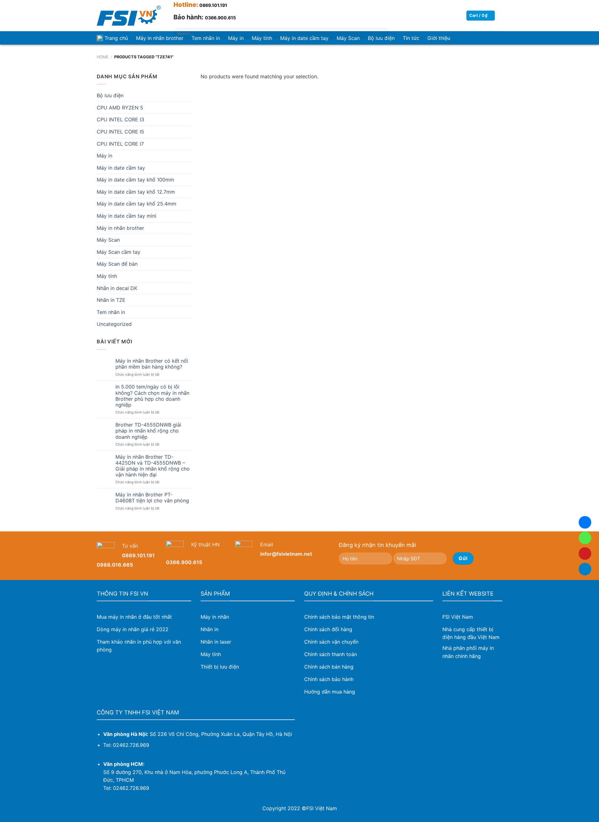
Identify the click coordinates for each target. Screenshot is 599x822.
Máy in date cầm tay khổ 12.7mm (136, 192)
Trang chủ (116, 38)
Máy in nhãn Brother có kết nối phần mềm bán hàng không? (151, 364)
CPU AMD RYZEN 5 (120, 107)
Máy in (104, 155)
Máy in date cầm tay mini (126, 216)
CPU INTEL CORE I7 (120, 144)
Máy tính (107, 276)
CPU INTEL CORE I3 (120, 119)
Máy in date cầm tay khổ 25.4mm (136, 204)
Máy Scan (108, 240)
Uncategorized (114, 324)
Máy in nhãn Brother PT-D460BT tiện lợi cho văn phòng (152, 498)
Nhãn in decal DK (117, 288)
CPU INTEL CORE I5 (120, 131)
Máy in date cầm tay (121, 168)
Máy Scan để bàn (117, 264)
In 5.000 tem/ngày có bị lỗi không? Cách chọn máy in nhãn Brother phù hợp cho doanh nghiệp (152, 396)
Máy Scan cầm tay (118, 252)
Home (103, 57)
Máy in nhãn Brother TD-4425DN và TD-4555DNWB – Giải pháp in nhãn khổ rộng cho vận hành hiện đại (152, 466)
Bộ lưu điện (110, 95)
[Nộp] (383, 33)
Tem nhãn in (111, 312)
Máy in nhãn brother (159, 38)
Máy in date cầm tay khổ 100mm (135, 179)
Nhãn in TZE (111, 300)
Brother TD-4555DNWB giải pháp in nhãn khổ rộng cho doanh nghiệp (148, 431)
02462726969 (585, 538)
